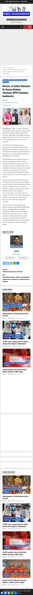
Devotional (7, 305)
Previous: (13, 270)
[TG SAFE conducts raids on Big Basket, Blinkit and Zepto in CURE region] (16, 358)
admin (6, 100)
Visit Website (10, 258)
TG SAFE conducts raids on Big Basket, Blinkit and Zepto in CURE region (14, 370)
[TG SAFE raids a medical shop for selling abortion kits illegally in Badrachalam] (16, 330)
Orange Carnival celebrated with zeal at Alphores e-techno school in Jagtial (15, 581)
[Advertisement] (16, 46)
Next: (16, 278)
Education (5, 80)
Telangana (5, 82)
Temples (6, 309)
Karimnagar (18, 80)
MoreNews (27, 591)
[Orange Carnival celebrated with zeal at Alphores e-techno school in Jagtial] (16, 568)
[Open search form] (21, 27)
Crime (5, 335)
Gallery (11, 80)
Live (30, 27)
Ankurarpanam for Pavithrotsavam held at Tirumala (16, 314)
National (24, 80)
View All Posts (23, 258)
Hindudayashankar (16, 19)
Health (22, 335)
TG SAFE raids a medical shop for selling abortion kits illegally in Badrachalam (15, 342)
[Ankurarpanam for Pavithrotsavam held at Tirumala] (16, 302)
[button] (2, 27)
